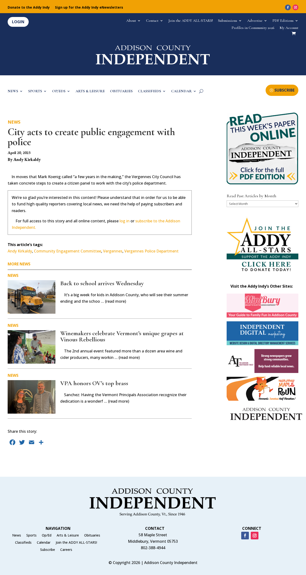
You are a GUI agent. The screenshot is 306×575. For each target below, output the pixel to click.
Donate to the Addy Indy (29, 8)
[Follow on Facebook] (288, 7)
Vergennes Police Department (151, 251)
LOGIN (18, 21)
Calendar (43, 543)
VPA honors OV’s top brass (94, 383)
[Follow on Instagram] (295, 7)
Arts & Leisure (68, 535)
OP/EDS (59, 91)
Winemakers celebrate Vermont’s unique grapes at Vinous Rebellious (122, 336)
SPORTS (35, 91)
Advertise (254, 21)
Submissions (227, 21)
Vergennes (112, 251)
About (131, 21)
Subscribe (47, 550)
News (14, 122)
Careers (66, 550)
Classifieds (23, 543)
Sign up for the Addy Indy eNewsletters (89, 8)
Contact (152, 21)
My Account (289, 28)
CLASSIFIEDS (149, 91)
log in (125, 221)
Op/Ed (46, 535)
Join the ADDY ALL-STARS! (191, 21)
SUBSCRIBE (284, 90)
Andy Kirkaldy (20, 251)
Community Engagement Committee (67, 251)
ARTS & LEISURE (90, 91)
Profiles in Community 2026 (253, 28)
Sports (31, 535)
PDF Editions (283, 21)
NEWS (13, 91)
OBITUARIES (121, 91)
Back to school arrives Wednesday (102, 283)
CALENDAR (181, 91)
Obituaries (92, 535)
